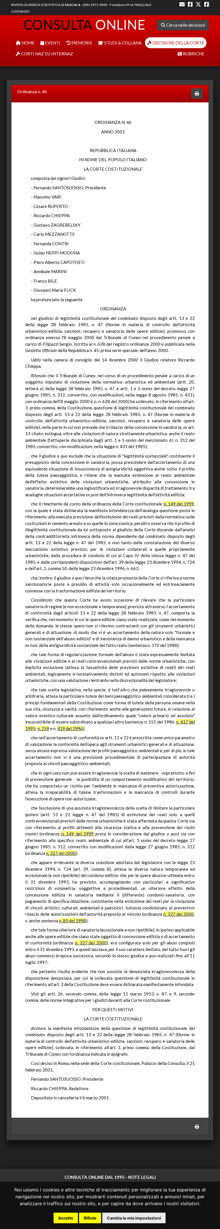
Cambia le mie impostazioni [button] (134, 1218)
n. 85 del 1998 (72, 920)
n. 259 (43, 728)
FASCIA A (72, 5)
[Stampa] (197, 93)
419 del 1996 (70, 728)
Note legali (142, 1177)
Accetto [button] (65, 1218)
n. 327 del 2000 (61, 853)
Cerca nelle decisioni (185, 25)
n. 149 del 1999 (179, 503)
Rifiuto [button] (90, 1218)
